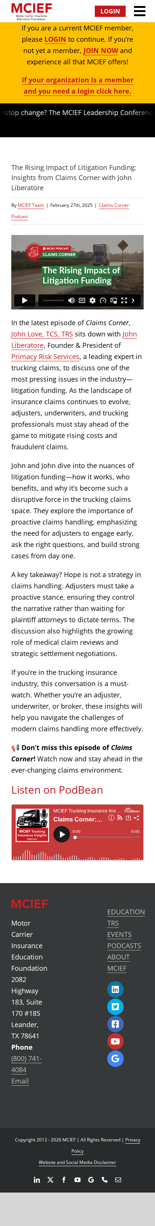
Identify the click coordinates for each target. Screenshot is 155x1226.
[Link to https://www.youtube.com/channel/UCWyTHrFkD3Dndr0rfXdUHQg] (115, 1041)
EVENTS (119, 934)
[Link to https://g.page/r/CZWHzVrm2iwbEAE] (115, 1058)
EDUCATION (126, 911)
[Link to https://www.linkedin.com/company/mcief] (115, 989)
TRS (113, 922)
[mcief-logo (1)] (31, 6)
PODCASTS (124, 945)
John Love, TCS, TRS (42, 333)
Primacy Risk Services (45, 356)
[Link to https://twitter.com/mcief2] (115, 1007)
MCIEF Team (31, 205)
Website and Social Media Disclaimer (77, 1162)
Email (20, 1080)
